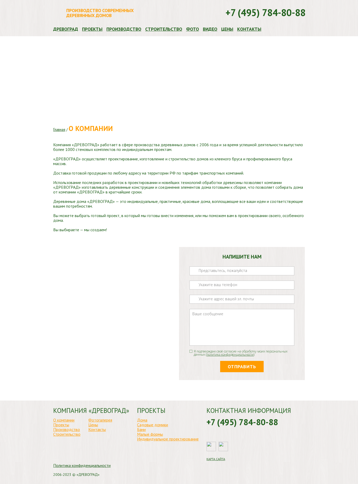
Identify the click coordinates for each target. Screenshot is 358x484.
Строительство (163, 29)
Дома (142, 420)
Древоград (65, 29)
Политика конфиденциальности (82, 465)
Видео (210, 29)
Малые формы (150, 434)
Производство (123, 29)
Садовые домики (152, 424)
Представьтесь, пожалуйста (218, 266)
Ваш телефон (208, 280)
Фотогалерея (100, 420)
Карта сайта (216, 459)
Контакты (249, 29)
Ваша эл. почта (209, 294)
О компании (63, 420)
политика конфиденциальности (230, 354)
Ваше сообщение (210, 308)
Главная (59, 129)
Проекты (92, 29)
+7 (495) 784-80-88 (265, 13)
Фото (192, 29)
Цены (227, 29)
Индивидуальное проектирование (168, 438)
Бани (141, 429)
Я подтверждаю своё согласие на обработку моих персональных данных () (241, 353)
